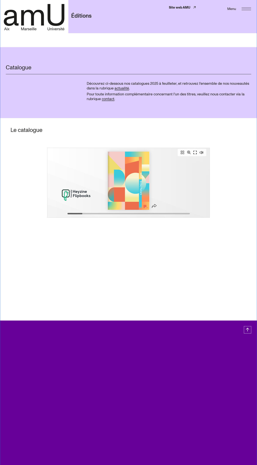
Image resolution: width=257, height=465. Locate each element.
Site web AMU (183, 7)
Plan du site (10, 351)
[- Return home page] (34, 16)
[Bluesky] (30, 343)
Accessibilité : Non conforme (122, 351)
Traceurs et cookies (88, 351)
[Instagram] (23, 343)
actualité (122, 88)
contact (108, 98)
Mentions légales (31, 351)
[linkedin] (36, 343)
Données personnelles (59, 351)
